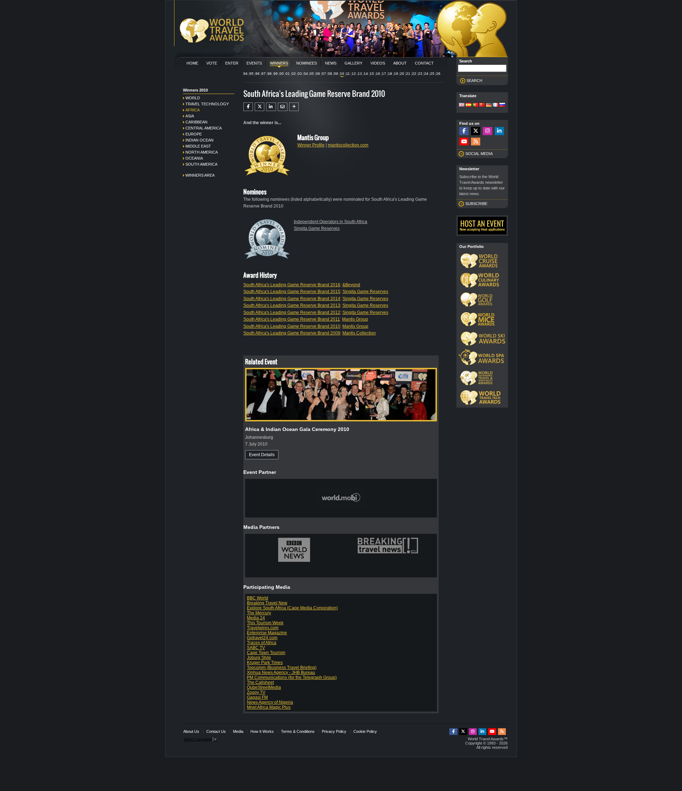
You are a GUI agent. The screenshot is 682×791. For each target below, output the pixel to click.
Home (192, 63)
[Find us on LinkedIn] (499, 131)
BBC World (257, 598)
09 (336, 74)
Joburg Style (259, 657)
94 (245, 74)
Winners (279, 63)
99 (276, 74)
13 (360, 74)
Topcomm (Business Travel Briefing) (281, 667)
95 (251, 74)
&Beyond (351, 284)
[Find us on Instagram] (487, 131)
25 (432, 74)
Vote (211, 63)
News (330, 63)
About (400, 63)
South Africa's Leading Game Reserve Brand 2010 (291, 326)
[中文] (482, 105)
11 (348, 74)
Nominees (306, 63)
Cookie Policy (365, 731)
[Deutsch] (489, 105)
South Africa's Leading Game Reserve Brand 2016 (291, 284)
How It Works (262, 731)
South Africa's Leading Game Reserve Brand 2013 (291, 305)
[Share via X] (259, 107)
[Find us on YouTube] (464, 142)
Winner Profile (311, 145)
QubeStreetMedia (264, 687)
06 (318, 74)
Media (238, 731)
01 (288, 74)
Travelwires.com (262, 627)
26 (438, 74)
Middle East (198, 146)
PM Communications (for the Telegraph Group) (292, 677)
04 (306, 74)
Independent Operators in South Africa (330, 221)
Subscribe (476, 203)
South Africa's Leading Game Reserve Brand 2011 (291, 319)
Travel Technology (207, 104)
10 (342, 74)
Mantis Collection (359, 333)
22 (414, 74)
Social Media (479, 153)
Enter (231, 63)
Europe (193, 134)
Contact (424, 63)
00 (282, 74)
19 (396, 74)
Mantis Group (355, 319)
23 (420, 74)
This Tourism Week (265, 622)
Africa (192, 110)
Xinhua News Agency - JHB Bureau (281, 672)
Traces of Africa (261, 642)
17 (384, 74)
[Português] (475, 105)
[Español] (468, 105)
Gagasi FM (257, 697)
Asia (189, 116)
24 (426, 74)
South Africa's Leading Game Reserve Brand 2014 (291, 298)
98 (269, 74)
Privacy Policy (334, 731)
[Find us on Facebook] (464, 131)
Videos (377, 63)
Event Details (262, 454)
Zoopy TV (256, 692)
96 (257, 74)
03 (300, 74)
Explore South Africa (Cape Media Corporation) (292, 607)
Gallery (353, 63)
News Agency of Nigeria (270, 702)
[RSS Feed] (475, 142)
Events (254, 63)
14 (366, 74)
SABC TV (256, 647)
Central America (203, 128)
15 (372, 74)
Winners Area (200, 175)
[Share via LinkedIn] (270, 107)
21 (408, 74)
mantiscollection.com (348, 145)
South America (201, 164)
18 (390, 74)
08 (330, 74)
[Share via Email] (282, 107)
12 (354, 74)
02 (294, 74)
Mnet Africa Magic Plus (269, 707)
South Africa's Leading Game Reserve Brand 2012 (291, 312)
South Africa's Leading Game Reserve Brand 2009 (291, 333)
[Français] (495, 105)
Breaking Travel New (267, 603)
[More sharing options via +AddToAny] (293, 107)
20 (402, 74)
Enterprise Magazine (267, 632)
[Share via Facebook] (248, 107)
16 (378, 74)
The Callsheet (260, 682)
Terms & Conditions (298, 731)
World (192, 98)
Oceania (194, 158)
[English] (462, 105)
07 (324, 74)
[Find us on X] (475, 131)
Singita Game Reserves (317, 228)
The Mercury (259, 612)
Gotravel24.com (262, 637)
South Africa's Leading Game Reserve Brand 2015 (291, 291)
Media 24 (256, 617)
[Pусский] (502, 105)
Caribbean (196, 122)
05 (312, 74)
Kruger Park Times (265, 662)
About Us (191, 731)
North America (201, 152)
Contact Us (216, 731)
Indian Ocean (199, 140)
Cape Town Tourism (266, 652)
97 (263, 74)
